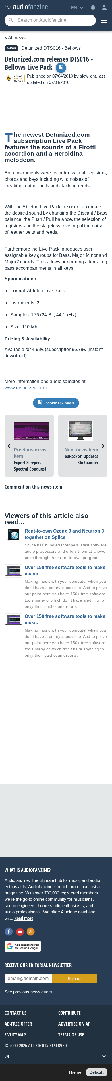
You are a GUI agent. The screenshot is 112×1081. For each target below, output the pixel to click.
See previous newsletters (28, 991)
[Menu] (104, 20)
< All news (15, 37)
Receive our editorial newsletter (38, 965)
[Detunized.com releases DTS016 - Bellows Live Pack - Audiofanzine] (26, 7)
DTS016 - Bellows (51, 48)
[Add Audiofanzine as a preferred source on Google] (23, 946)
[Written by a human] (15, 79)
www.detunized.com (26, 387)
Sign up (75, 978)
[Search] (11, 20)
